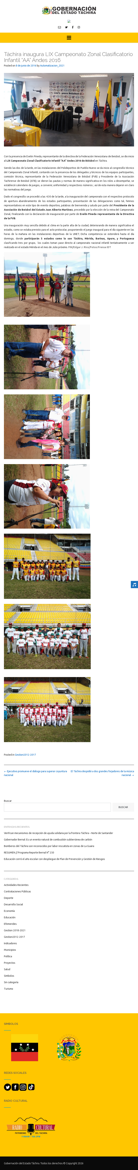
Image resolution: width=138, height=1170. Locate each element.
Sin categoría (11, 982)
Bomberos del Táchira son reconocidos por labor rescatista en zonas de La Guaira (49, 846)
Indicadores (10, 943)
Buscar (8, 800)
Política (8, 956)
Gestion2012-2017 (25, 754)
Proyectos (9, 962)
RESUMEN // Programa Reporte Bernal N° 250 (29, 852)
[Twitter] (66, 27)
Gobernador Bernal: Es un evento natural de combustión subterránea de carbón (48, 839)
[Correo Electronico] (59, 27)
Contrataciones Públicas (17, 891)
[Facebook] (72, 27)
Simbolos (9, 975)
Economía (9, 910)
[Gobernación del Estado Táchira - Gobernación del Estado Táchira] (69, 10)
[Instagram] (79, 27)
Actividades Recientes (16, 885)
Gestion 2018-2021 (15, 930)
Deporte (8, 898)
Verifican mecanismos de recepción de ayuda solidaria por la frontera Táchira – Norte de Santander (58, 833)
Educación (9, 917)
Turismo (8, 988)
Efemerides (10, 923)
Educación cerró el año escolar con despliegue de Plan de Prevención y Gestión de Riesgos (54, 859)
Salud (7, 969)
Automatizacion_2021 (52, 65)
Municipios (10, 949)
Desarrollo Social (13, 904)
